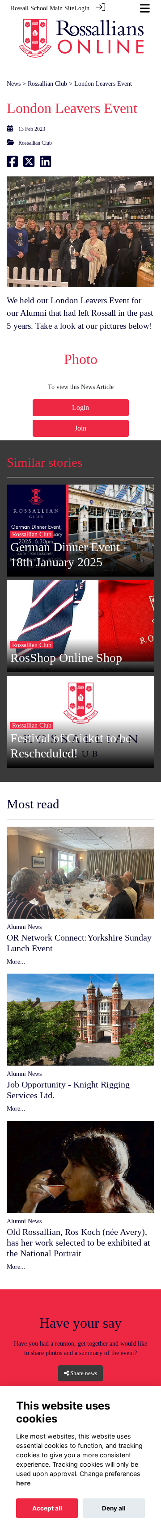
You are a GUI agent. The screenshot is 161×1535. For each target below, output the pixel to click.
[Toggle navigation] (145, 8)
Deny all (114, 1508)
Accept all (47, 1508)
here (23, 1483)
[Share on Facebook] (12, 163)
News (14, 83)
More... (16, 961)
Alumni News (24, 926)
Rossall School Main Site (42, 8)
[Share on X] (28, 163)
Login (81, 8)
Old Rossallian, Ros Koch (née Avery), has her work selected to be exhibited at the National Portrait (78, 1242)
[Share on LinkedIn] (45, 163)
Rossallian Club (47, 83)
